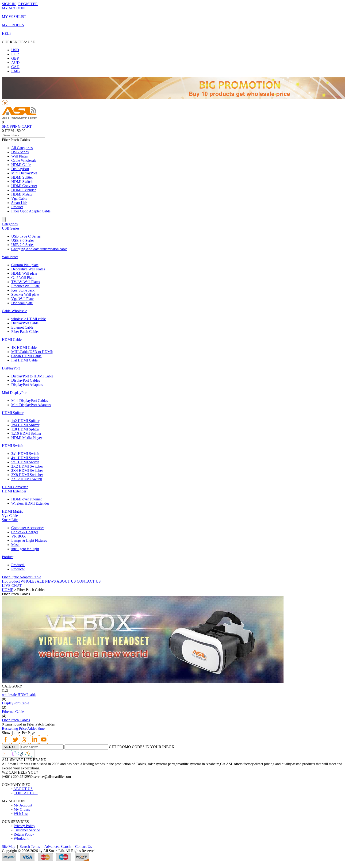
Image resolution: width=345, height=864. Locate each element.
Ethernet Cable (22, 327)
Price (23, 728)
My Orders (22, 809)
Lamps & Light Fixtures (29, 540)
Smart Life (19, 203)
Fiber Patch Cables (25, 332)
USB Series (20, 152)
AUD (15, 63)
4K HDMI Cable (24, 347)
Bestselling (10, 728)
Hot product (11, 581)
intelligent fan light (25, 549)
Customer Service (27, 830)
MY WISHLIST (14, 17)
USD (15, 50)
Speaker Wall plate (25, 294)
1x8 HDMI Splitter (25, 429)
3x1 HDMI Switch (25, 454)
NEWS (50, 581)
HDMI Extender (23, 190)
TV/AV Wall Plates (25, 282)
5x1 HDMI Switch (25, 462)
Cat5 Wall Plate (22, 278)
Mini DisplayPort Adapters (31, 405)
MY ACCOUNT (14, 8)
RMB (15, 71)
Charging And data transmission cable (39, 249)
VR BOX (18, 536)
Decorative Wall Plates (28, 269)
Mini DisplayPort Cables (29, 401)
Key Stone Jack (22, 290)
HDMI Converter (24, 186)
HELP (7, 33)
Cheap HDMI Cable (26, 356)
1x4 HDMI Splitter (25, 425)
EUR (15, 54)
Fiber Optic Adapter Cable (30, 211)
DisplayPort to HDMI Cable (32, 376)
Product (17, 207)
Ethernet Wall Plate (25, 286)
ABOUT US (66, 581)
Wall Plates (19, 156)
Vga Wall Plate (22, 299)
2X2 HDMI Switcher (27, 466)
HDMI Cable (21, 165)
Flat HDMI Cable (24, 360)
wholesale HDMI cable (28, 319)
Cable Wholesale (23, 160)
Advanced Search (57, 847)
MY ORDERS (13, 25)
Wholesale (21, 839)
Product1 (18, 565)
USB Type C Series (26, 236)
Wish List (21, 814)
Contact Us (83, 847)
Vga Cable (19, 198)
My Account (23, 805)
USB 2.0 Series (22, 245)
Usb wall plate (22, 303)
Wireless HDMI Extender (30, 503)
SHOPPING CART (17, 126)
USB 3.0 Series (22, 240)
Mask (15, 545)
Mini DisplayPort (24, 173)
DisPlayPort (20, 169)
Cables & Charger (24, 532)
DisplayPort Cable (24, 323)
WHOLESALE (32, 581)
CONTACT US (89, 581)
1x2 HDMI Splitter (25, 421)
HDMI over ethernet (26, 499)
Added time (36, 728)
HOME (7, 590)
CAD (15, 67)
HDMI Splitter (22, 177)
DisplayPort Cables (25, 380)
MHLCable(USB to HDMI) (32, 352)
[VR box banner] (143, 682)
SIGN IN (9, 4)
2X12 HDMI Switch (26, 479)
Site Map (8, 847)
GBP (15, 58)
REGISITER (28, 4)
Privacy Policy (24, 826)
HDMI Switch (22, 182)
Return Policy (24, 834)
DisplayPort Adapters (27, 385)
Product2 (18, 569)
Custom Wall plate (24, 265)
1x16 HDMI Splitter (26, 433)
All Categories (22, 148)
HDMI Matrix (21, 194)
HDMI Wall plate (24, 273)
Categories (10, 224)
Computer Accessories (27, 528)
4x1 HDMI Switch (25, 458)
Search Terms (30, 847)
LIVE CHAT (12, 586)
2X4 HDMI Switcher (27, 470)
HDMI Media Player (26, 438)
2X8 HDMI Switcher (27, 475)
